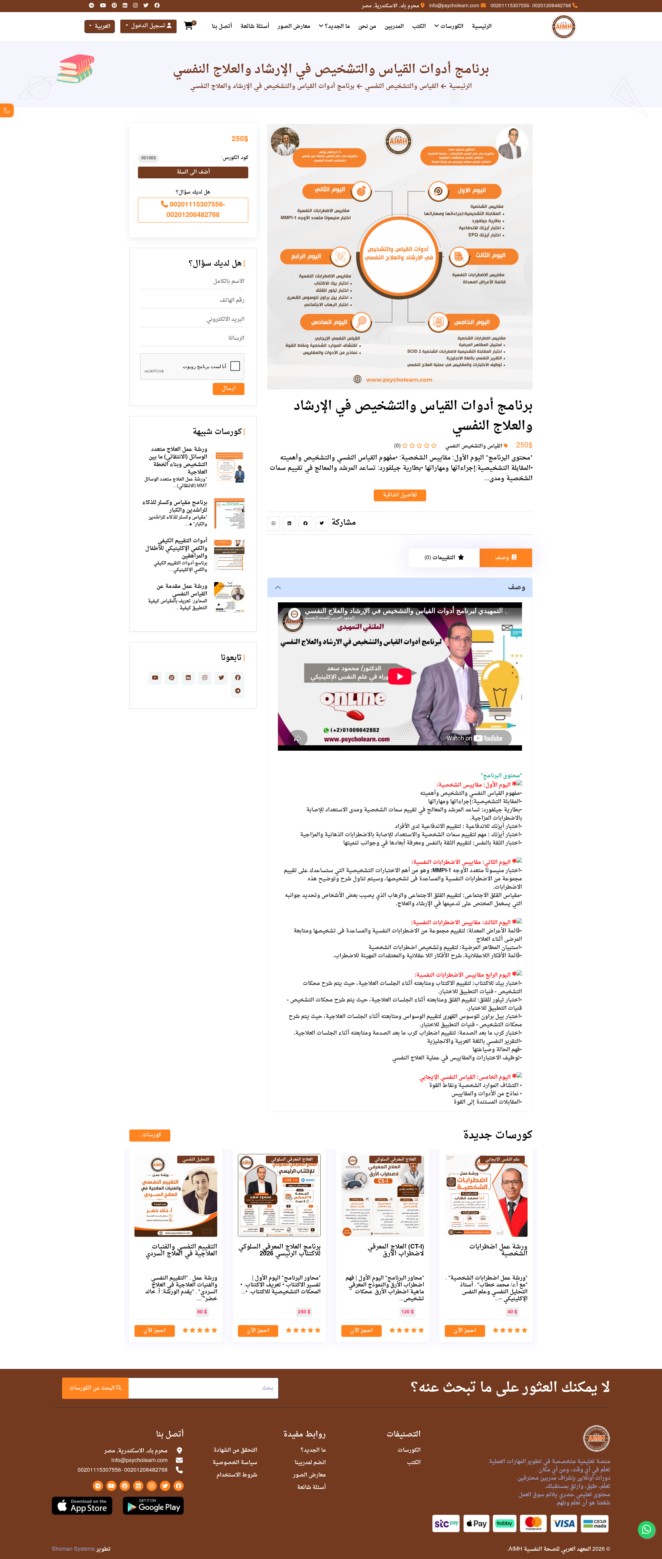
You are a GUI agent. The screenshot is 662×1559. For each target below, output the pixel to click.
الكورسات (451, 26)
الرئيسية (482, 26)
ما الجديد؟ (336, 26)
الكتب (419, 26)
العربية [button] (101, 26)
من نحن (367, 26)
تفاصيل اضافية (400, 495)
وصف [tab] (502, 558)
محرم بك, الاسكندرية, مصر (390, 6)
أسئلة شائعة (254, 26)
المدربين (394, 26)
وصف (516, 587)
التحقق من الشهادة (235, 1450)
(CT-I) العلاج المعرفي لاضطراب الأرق (396, 1250)
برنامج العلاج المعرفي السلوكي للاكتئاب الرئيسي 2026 (279, 1250)
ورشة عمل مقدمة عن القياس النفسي (182, 590)
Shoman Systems (73, 1549)
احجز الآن (465, 1331)
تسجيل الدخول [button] (148, 26)
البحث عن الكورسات (92, 1388)
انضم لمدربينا (310, 1463)
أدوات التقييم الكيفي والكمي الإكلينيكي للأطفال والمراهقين (176, 548)
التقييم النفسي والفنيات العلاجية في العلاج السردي (181, 1250)
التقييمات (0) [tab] (439, 558)
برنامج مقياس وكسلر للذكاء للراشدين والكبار (174, 506)
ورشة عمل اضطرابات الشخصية (498, 1250)
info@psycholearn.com (454, 6)
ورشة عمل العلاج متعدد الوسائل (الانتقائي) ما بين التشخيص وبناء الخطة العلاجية (178, 460)
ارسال (228, 389)
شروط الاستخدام (237, 1475)
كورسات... (149, 1135)
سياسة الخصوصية (234, 1463)
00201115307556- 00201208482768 (531, 6)
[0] (188, 26)
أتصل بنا (222, 26)
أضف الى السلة (193, 172)
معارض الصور (294, 26)
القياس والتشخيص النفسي (402, 86)
